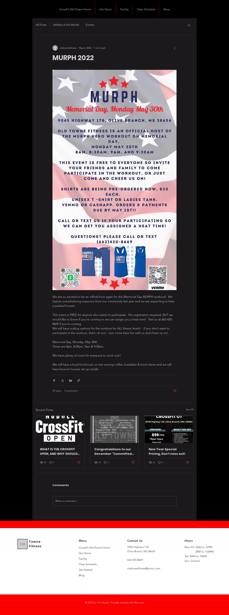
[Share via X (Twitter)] (62, 380)
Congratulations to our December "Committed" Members (113, 451)
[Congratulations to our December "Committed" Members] (114, 429)
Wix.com (139, 602)
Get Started (85, 569)
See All (189, 409)
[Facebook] (187, 576)
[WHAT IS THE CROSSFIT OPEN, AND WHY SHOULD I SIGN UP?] (60, 429)
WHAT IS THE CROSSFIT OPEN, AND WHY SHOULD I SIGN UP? (59, 451)
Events (90, 24)
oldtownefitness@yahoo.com (143, 568)
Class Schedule (88, 564)
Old (22, 544)
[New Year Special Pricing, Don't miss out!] (169, 429)
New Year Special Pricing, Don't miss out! (167, 451)
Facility (83, 558)
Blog (81, 575)
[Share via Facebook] (54, 380)
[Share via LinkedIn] (70, 380)
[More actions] (175, 48)
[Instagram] (193, 576)
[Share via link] (78, 380)
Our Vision (85, 553)
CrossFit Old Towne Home (89, 547)
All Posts (41, 24)
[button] (189, 25)
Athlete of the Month (66, 24)
